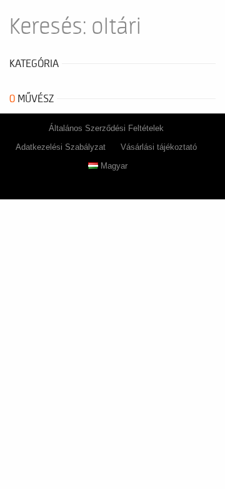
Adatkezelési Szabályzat (61, 147)
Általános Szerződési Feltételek (106, 128)
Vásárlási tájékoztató (159, 147)
